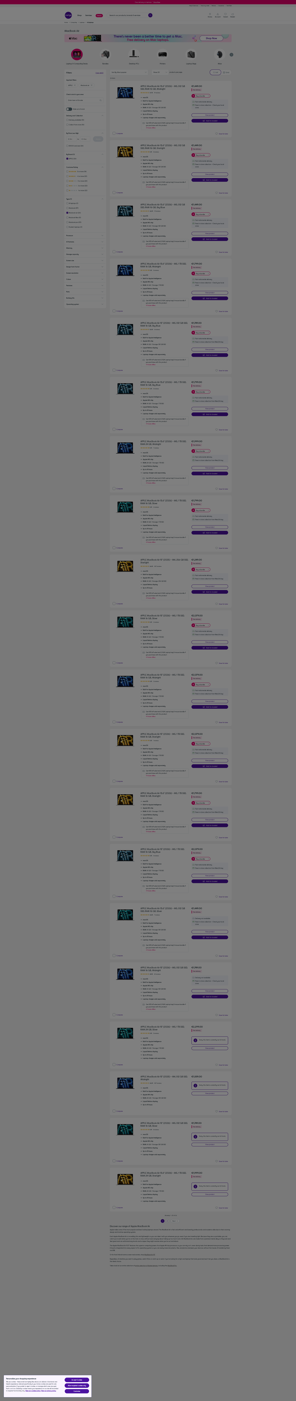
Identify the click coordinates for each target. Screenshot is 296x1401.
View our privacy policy (48, 1391)
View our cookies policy (32, 1391)
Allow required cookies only (77, 1385)
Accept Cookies (77, 1380)
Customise (77, 1391)
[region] (48, 1386)
